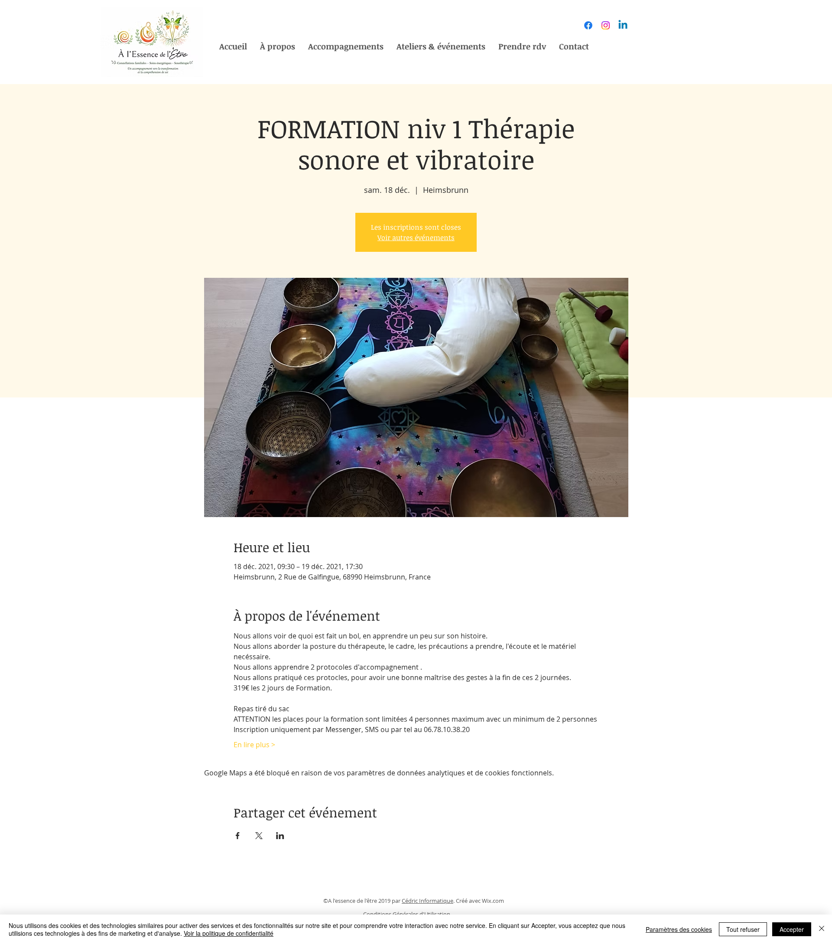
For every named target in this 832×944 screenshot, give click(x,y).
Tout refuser (743, 929)
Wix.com (493, 901)
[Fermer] (821, 929)
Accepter (792, 929)
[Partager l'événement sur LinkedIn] (280, 835)
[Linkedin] (623, 25)
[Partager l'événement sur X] (259, 835)
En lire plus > (254, 744)
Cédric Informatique (427, 901)
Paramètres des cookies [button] (679, 929)
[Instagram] (605, 25)
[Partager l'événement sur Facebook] (238, 835)
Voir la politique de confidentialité (228, 933)
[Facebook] (588, 25)
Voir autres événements (416, 237)
